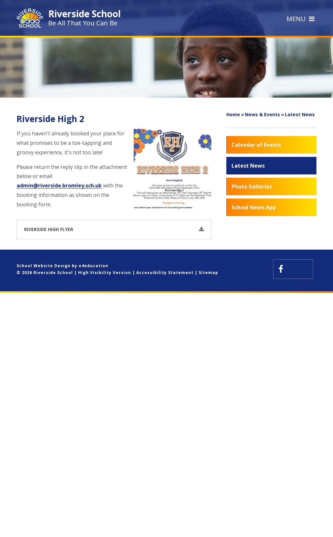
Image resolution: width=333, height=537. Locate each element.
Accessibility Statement (164, 272)
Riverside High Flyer (48, 229)
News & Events (262, 114)
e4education (93, 265)
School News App (254, 207)
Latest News (300, 114)
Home (233, 114)
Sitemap (208, 272)
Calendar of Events (256, 144)
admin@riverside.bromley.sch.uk (59, 185)
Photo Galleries (252, 186)
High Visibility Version (104, 272)
